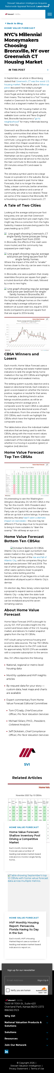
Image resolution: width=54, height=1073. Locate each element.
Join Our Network (15, 1045)
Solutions (10, 1032)
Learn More (42, 6)
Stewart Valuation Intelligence (26, 1065)
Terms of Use (37, 1068)
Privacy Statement (18, 1068)
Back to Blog (15, 23)
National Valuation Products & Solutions (23, 1024)
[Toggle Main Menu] (49, 14)
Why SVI (10, 1016)
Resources (11, 1038)
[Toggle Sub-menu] (47, 1016)
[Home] (14, 1000)
